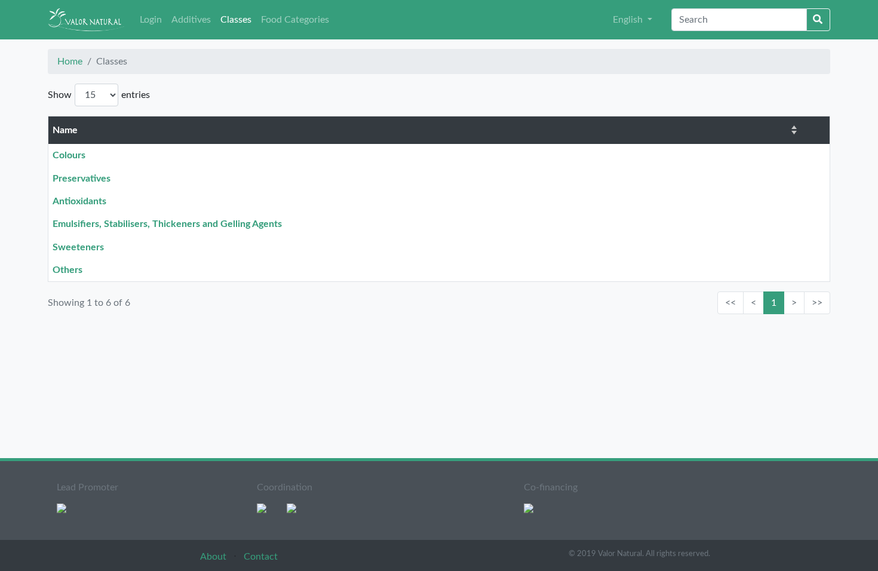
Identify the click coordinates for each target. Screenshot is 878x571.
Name (65, 130)
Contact (261, 556)
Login (151, 19)
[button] (632, 20)
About (214, 556)
